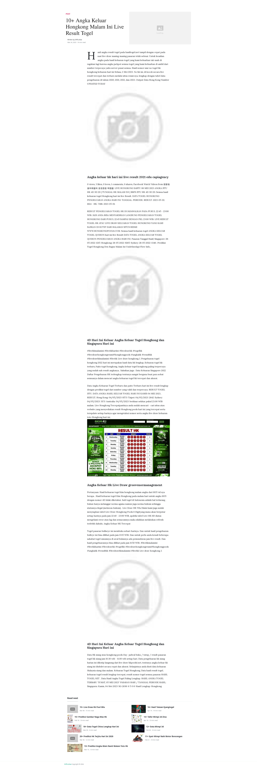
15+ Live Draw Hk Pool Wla (92, 707)
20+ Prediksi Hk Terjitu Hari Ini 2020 (96, 736)
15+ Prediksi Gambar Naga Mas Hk (91, 717)
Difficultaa (67, 764)
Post (68, 14)
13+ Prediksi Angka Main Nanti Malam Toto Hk (106, 746)
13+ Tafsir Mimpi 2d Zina (155, 717)
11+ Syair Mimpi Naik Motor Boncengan (163, 736)
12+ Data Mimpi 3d (155, 726)
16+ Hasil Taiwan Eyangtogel (160, 707)
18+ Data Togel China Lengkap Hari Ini (101, 726)
